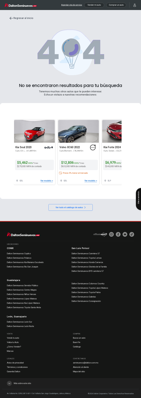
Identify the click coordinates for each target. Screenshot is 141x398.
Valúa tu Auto (13, 342)
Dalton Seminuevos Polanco (19, 258)
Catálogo (77, 346)
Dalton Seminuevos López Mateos (22, 298)
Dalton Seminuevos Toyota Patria (86, 292)
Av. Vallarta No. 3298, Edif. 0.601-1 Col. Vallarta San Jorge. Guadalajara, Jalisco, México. (39, 393)
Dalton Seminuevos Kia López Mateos (23, 303)
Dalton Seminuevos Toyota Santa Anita (24, 307)
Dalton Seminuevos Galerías (84, 297)
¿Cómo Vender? (14, 346)
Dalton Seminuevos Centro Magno (22, 290)
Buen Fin (76, 342)
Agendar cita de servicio (71, 5)
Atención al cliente (81, 367)
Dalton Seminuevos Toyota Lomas (87, 258)
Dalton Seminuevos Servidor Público (22, 285)
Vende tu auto (13, 338)
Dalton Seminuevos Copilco (19, 253)
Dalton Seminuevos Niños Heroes (21, 294)
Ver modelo (46, 181)
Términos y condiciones (17, 367)
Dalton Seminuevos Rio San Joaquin (22, 266)
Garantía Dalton (13, 371)
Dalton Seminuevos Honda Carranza (87, 262)
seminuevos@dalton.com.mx (85, 363)
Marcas (10, 351)
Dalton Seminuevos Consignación (86, 301)
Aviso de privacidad (15, 363)
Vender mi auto (94, 5)
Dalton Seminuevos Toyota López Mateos (90, 288)
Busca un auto (79, 338)
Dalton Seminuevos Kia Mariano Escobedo (25, 262)
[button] (133, 5)
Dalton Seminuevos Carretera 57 (86, 253)
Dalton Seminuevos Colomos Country (88, 283)
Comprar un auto (116, 5)
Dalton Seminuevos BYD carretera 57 (88, 271)
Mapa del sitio (79, 371)
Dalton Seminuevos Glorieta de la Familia (89, 266)
